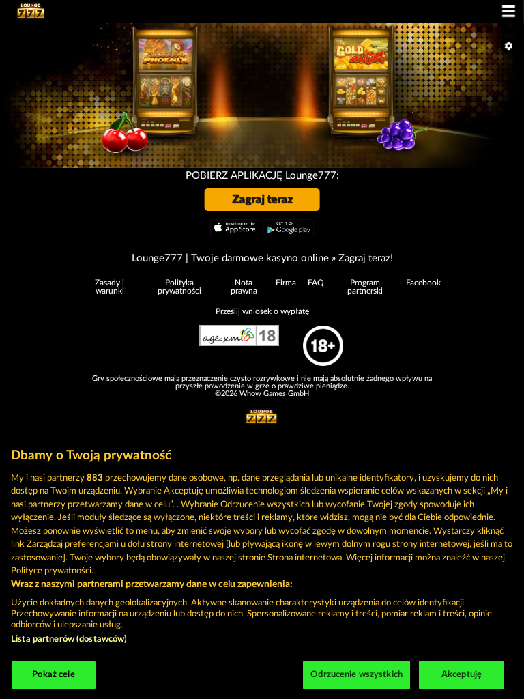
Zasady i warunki (109, 287)
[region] (262, 566)
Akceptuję (461, 674)
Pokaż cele (53, 674)
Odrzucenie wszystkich (356, 674)
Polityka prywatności (179, 287)
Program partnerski (365, 287)
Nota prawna (244, 287)
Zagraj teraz (262, 199)
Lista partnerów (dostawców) (69, 639)
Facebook (423, 283)
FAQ (316, 283)
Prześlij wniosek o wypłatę (262, 311)
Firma (286, 283)
